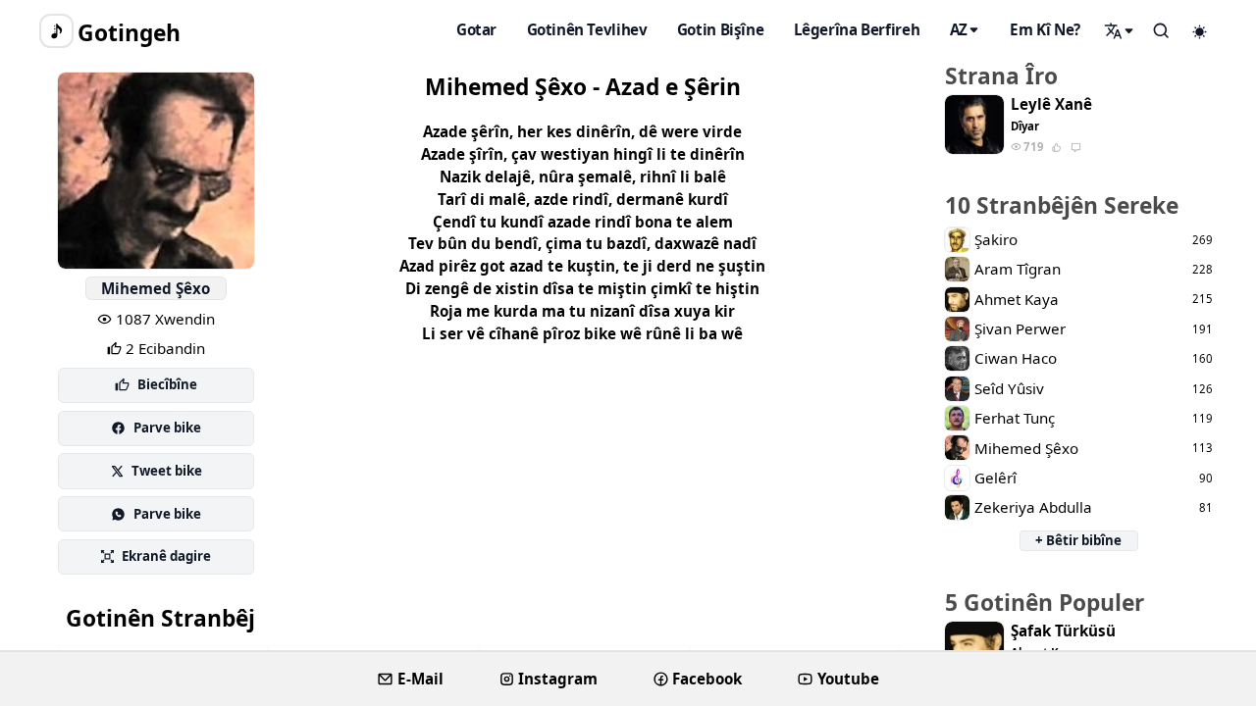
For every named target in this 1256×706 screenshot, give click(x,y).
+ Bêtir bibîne (1078, 540)
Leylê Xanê (1051, 104)
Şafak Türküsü (1063, 631)
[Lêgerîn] (1119, 30)
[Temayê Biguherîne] (1200, 31)
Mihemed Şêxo (155, 288)
